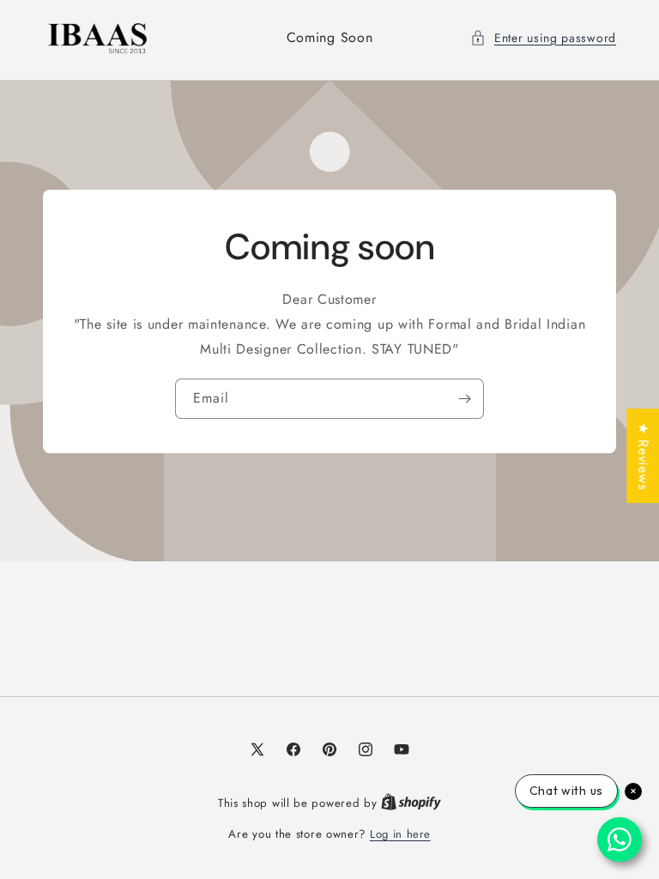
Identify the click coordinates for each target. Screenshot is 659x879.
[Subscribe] (464, 399)
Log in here (400, 834)
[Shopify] (411, 803)
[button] (543, 38)
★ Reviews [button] (643, 455)
